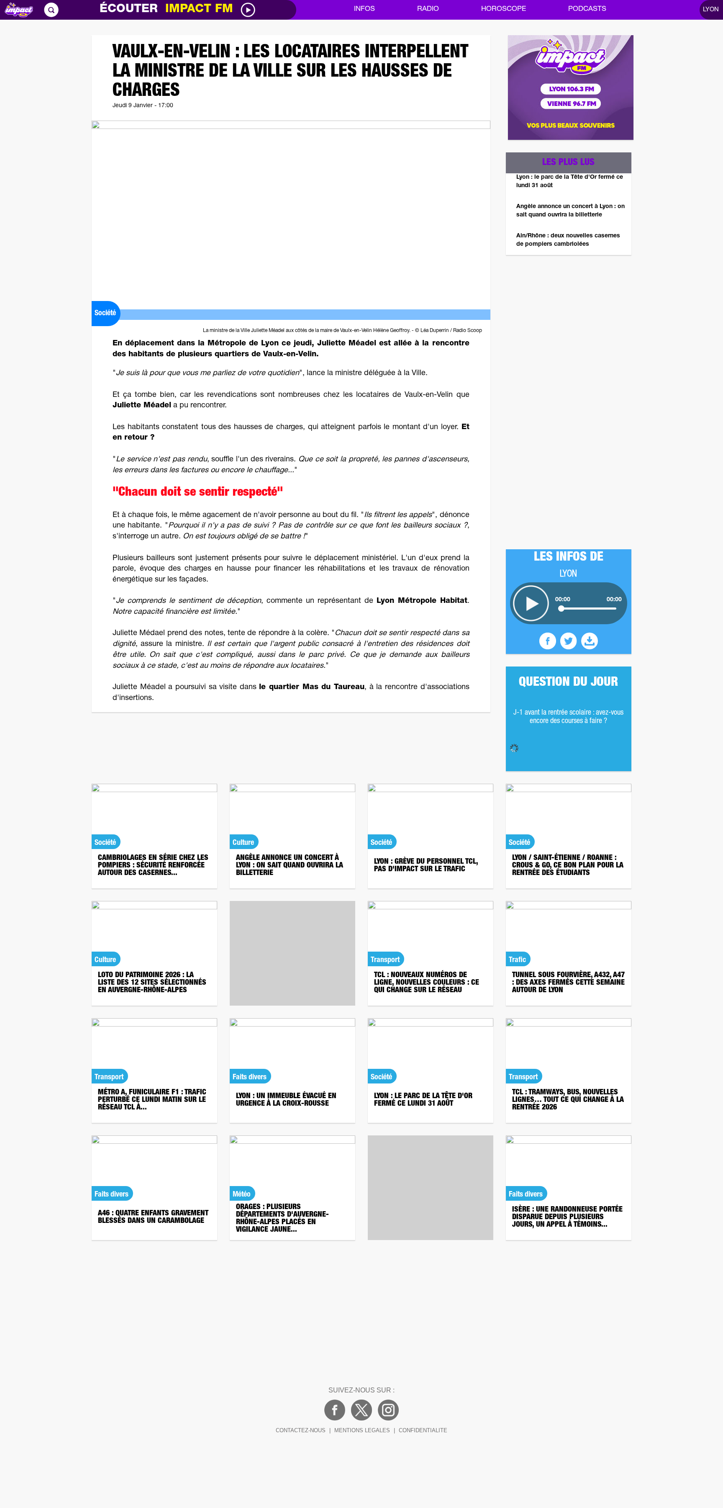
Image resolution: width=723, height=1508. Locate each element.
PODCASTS (587, 9)
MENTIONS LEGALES (362, 1430)
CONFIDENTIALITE (423, 1430)
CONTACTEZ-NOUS (301, 1430)
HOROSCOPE (503, 9)
